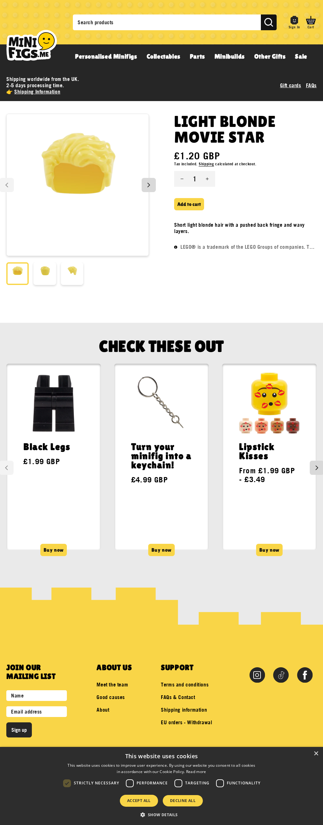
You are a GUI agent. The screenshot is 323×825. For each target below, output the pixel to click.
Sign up (19, 730)
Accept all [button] (139, 800)
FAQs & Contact (178, 697)
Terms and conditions (184, 684)
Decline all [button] (183, 800)
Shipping (206, 164)
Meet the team (112, 684)
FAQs (311, 85)
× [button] (316, 753)
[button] (311, 22)
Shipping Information (37, 91)
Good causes (111, 697)
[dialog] (161, 786)
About (103, 710)
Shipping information (184, 710)
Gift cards (290, 85)
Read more (196, 771)
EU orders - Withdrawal (186, 722)
